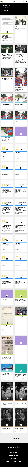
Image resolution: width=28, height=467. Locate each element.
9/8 (16, 137)
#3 (16, 26)
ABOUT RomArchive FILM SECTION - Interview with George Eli (20, 191)
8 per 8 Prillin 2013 (19, 87)
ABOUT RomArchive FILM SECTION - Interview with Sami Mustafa (6, 263)
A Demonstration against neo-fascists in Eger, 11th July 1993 (7, 357)
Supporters (14, 455)
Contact (14, 452)
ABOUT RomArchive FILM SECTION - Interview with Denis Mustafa (20, 172)
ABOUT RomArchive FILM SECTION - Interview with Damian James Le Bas (7, 172)
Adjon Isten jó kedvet (20, 346)
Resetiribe (6, 13)
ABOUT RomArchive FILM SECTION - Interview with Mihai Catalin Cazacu (20, 227)
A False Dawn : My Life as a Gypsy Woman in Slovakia (20, 375)
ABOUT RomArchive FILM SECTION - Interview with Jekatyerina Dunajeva (20, 209)
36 (18, 438)
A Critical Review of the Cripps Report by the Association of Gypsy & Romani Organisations (6, 328)
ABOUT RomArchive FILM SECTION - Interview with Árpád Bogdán (7, 154)
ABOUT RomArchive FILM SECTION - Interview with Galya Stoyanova (6, 191)
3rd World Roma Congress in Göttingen (7, 55)
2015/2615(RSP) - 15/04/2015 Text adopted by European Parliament (7, 37)
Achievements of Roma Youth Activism (20, 300)
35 (16, 438)
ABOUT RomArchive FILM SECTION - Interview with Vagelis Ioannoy (20, 263)
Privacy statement (14, 462)
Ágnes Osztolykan (6, 428)
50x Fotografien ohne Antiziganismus (7, 79)
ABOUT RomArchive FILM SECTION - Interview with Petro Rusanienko (20, 245)
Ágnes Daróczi (5, 401)
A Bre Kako (4, 299)
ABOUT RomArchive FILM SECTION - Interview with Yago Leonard (20, 282)
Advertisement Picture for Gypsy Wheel (7, 374)
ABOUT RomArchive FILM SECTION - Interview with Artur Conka (20, 154)
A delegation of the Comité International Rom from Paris (20, 318)
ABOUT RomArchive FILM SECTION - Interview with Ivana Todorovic (6, 209)
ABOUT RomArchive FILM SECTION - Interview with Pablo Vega (6, 245)
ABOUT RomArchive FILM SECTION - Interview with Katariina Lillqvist (6, 227)
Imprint (14, 458)
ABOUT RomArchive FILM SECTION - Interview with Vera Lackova (6, 282)
